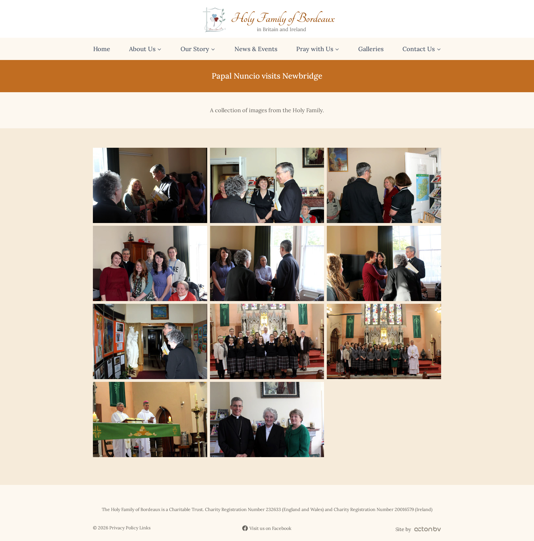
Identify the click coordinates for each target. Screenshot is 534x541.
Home (101, 49)
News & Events (255, 49)
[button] (150, 185)
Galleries (371, 49)
